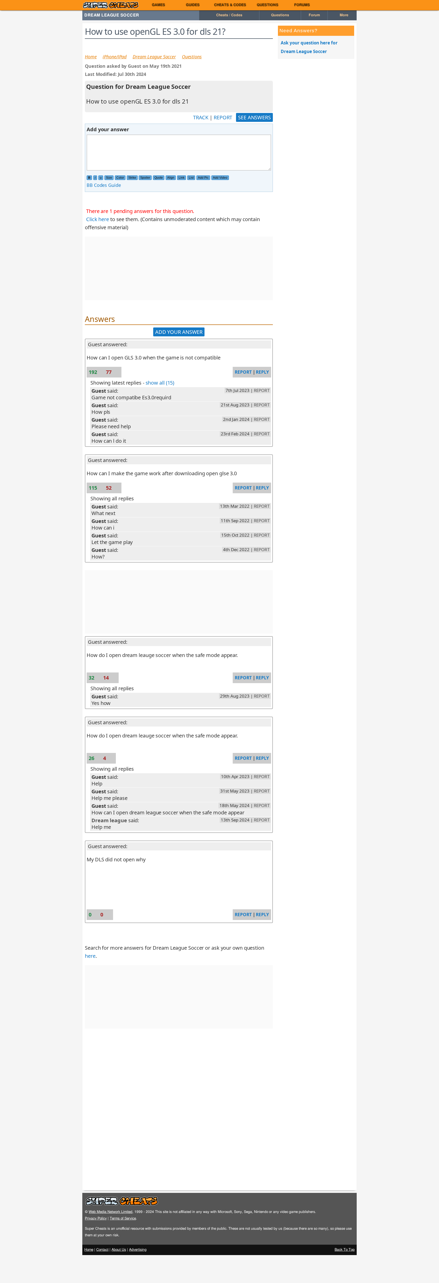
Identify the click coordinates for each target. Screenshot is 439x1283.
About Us (119, 1250)
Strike (132, 177)
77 (109, 372)
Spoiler (145, 177)
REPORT (223, 117)
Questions (267, 5)
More (343, 15)
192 (93, 372)
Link (181, 177)
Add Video (220, 177)
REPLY (262, 372)
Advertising (138, 1250)
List (191, 177)
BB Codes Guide (104, 185)
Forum (314, 15)
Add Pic (203, 177)
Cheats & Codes (230, 5)
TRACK (201, 117)
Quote (158, 177)
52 (109, 487)
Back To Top (345, 1250)
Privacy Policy (96, 1218)
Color (120, 177)
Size (109, 177)
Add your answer (179, 331)
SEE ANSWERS (254, 117)
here (90, 955)
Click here (97, 219)
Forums (302, 5)
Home (91, 57)
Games (158, 5)
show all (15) (160, 382)
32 (92, 677)
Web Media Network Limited (110, 1212)
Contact (102, 1250)
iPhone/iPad (115, 57)
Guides (193, 5)
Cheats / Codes (229, 15)
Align (170, 177)
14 (106, 677)
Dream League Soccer (111, 15)
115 (93, 487)
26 (92, 758)
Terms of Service (123, 1218)
